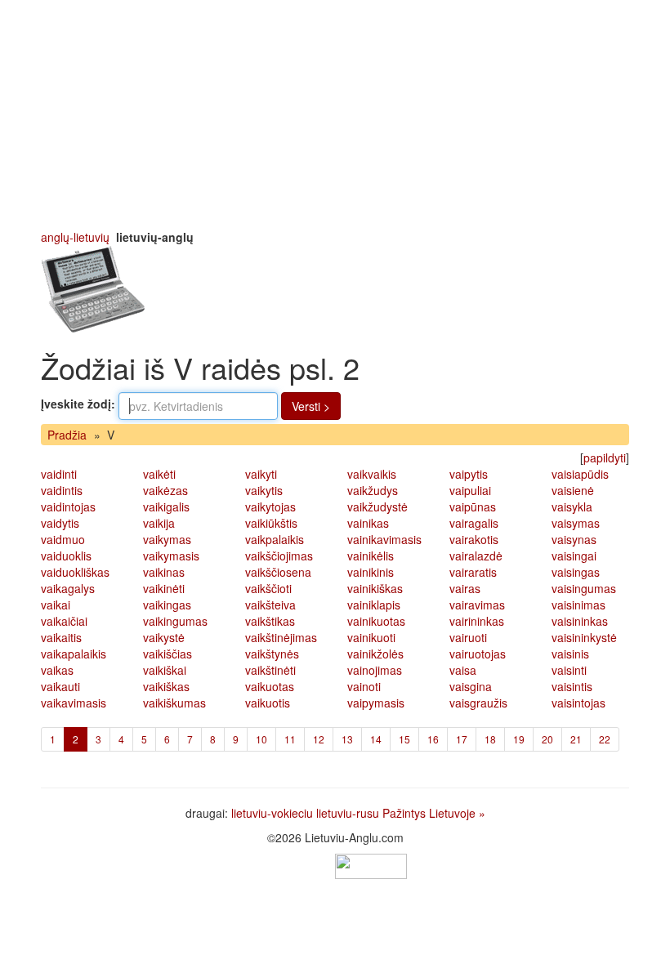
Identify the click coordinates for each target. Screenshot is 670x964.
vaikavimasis (73, 702)
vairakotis (473, 539)
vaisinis (570, 653)
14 (376, 739)
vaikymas (167, 539)
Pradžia (67, 434)
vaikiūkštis (271, 523)
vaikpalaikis (274, 539)
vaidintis (62, 490)
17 (461, 739)
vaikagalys (68, 588)
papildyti (604, 457)
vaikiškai (164, 670)
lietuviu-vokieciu (272, 813)
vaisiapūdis (580, 474)
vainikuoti (371, 637)
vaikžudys (372, 490)
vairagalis (473, 523)
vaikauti (60, 686)
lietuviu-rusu (347, 813)
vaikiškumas (174, 702)
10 (261, 739)
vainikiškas (375, 588)
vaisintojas (578, 702)
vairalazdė (475, 555)
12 (318, 739)
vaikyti (261, 474)
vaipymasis (375, 702)
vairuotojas (477, 653)
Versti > (311, 406)
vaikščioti (268, 588)
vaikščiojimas (279, 555)
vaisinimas (578, 604)
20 (547, 739)
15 (404, 739)
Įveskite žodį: (78, 403)
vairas (464, 588)
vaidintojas (68, 506)
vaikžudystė (377, 506)
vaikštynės (272, 653)
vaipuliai (470, 490)
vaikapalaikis (73, 653)
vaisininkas (580, 621)
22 (604, 739)
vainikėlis (370, 555)
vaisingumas (584, 588)
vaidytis (60, 523)
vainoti (364, 686)
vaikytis (264, 490)
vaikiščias (167, 653)
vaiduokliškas (75, 572)
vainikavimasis (384, 539)
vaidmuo (63, 539)
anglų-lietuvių (75, 237)
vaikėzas (165, 490)
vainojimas (374, 670)
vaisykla (572, 506)
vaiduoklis (66, 555)
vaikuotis (267, 702)
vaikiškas (166, 686)
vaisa (462, 670)
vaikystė (164, 637)
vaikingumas (175, 621)
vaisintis (572, 686)
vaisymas (576, 523)
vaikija (159, 523)
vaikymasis (171, 555)
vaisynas (574, 539)
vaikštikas (270, 621)
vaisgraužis (478, 702)
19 (519, 739)
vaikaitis (61, 637)
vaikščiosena (278, 572)
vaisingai (574, 555)
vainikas (368, 523)
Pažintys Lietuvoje (429, 813)
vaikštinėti (270, 670)
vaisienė (573, 490)
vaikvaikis (371, 474)
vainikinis (370, 572)
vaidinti (59, 474)
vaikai (55, 604)
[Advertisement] (335, 114)
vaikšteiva (270, 604)
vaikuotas (269, 686)
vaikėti (159, 474)
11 (290, 739)
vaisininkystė (584, 637)
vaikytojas (270, 506)
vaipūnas (472, 506)
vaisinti (569, 670)
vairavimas (477, 604)
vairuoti (468, 637)
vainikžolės (375, 653)
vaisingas (576, 572)
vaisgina (470, 686)
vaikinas (164, 572)
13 (347, 739)
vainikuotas (376, 621)
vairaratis (473, 572)
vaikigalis (166, 506)
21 (576, 739)
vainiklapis (373, 604)
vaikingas (167, 604)
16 (433, 739)
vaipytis (468, 474)
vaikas (57, 670)
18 (490, 739)
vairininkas (476, 621)
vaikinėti (164, 588)
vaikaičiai (64, 621)
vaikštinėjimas (281, 637)
